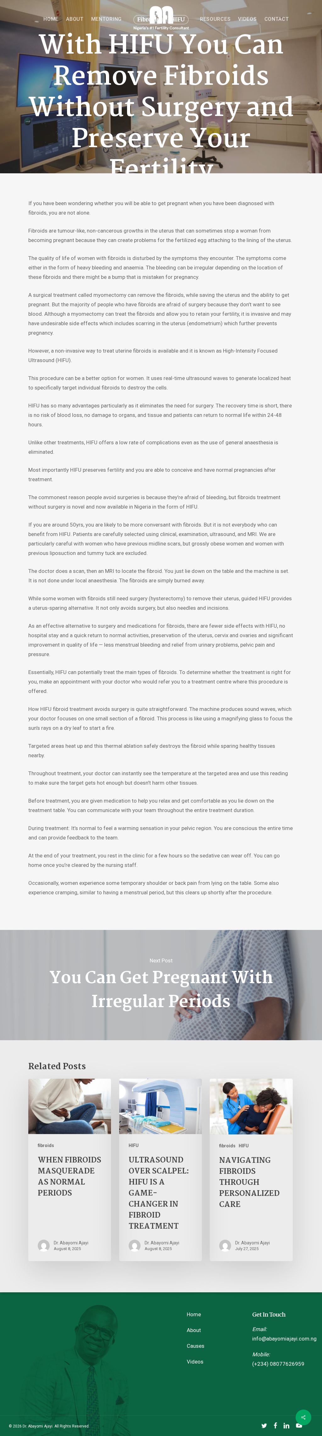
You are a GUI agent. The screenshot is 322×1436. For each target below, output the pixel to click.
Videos (195, 1361)
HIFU (134, 1145)
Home (194, 1314)
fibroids (46, 1145)
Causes (195, 1346)
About (194, 1330)
